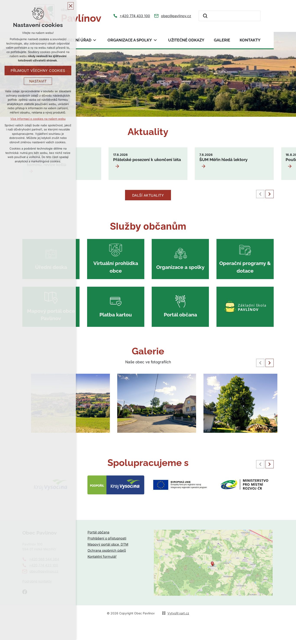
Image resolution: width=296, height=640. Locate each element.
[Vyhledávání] (230, 16)
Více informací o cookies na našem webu (38, 118)
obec (81, 15)
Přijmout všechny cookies (38, 70)
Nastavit (38, 81)
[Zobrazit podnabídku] (94, 40)
